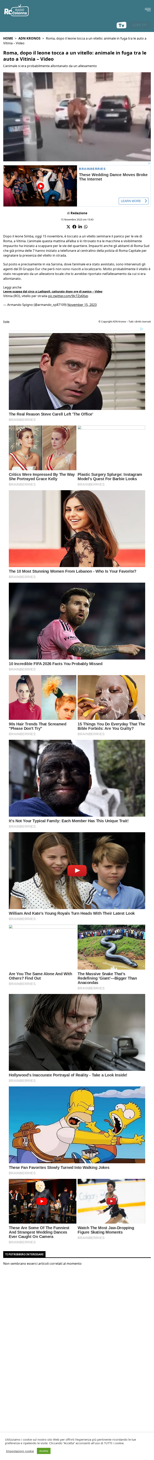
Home (8, 38)
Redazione (79, 213)
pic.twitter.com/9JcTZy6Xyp (68, 296)
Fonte (6, 321)
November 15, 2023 (82, 305)
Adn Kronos (29, 38)
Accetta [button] (43, 1451)
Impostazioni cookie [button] (20, 1451)
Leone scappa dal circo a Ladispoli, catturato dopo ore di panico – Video (52, 291)
